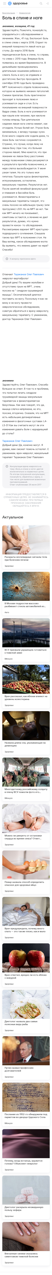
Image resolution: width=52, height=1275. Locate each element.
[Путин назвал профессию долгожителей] (26, 1058)
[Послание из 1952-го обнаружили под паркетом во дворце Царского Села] (26, 1104)
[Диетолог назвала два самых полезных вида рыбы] (26, 1011)
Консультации (8, 13)
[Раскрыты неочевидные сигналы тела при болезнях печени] (26, 547)
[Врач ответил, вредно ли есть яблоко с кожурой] (26, 965)
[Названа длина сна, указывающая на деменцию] (26, 733)
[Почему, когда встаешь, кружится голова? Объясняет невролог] (26, 1151)
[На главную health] (20, 3)
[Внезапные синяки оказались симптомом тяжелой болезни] (26, 1244)
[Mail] (10, 3)
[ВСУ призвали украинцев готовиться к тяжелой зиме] (26, 640)
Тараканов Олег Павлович (29, 274)
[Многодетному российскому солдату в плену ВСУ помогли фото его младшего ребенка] (26, 779)
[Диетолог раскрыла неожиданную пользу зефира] (26, 1197)
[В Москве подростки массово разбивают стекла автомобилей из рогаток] (26, 593)
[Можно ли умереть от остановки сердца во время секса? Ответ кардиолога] (26, 826)
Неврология (24, 13)
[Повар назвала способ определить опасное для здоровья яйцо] (26, 872)
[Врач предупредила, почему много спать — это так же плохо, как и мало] (26, 918)
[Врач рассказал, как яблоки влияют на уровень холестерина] (26, 686)
